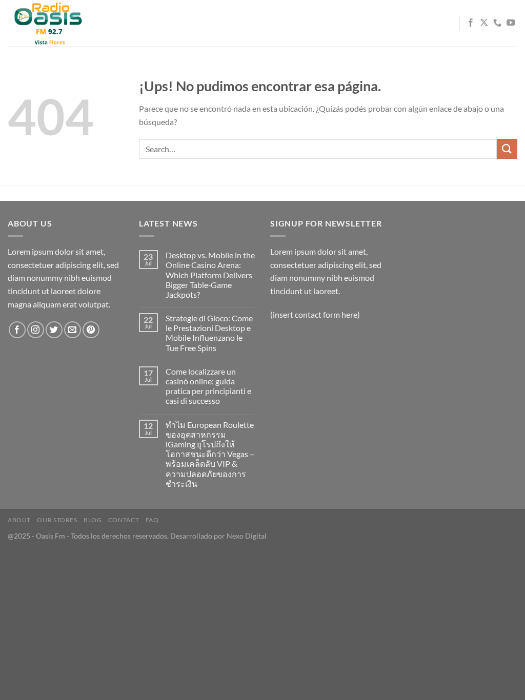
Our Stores (57, 520)
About (19, 520)
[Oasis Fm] (59, 23)
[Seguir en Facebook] (471, 23)
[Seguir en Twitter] (54, 329)
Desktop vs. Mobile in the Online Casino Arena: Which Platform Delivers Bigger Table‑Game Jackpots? (210, 274)
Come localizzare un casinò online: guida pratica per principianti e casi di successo (208, 386)
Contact (123, 520)
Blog (93, 520)
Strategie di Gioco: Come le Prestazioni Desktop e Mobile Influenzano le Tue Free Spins (209, 333)
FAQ (152, 520)
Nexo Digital (247, 535)
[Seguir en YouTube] (511, 23)
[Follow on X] (484, 23)
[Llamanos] (497, 23)
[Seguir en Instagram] (35, 329)
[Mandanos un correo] (72, 329)
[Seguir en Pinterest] (91, 329)
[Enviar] (507, 149)
